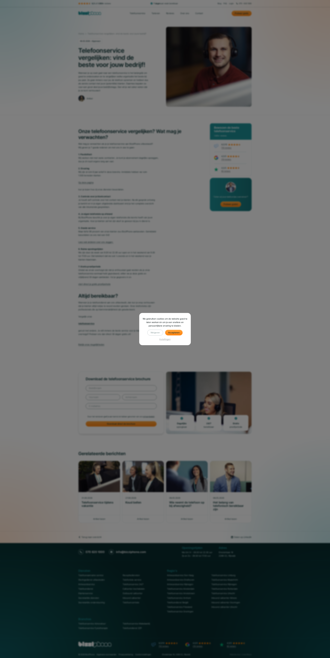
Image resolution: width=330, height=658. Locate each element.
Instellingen (165, 339)
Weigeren (155, 332)
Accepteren (174, 332)
